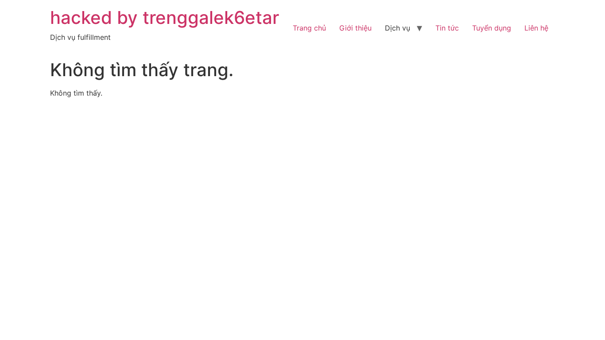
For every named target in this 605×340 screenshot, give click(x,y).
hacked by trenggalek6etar (164, 17)
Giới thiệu (355, 27)
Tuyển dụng (491, 27)
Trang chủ (309, 27)
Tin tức (447, 27)
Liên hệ (536, 27)
